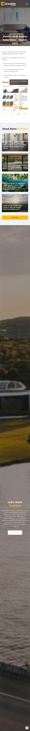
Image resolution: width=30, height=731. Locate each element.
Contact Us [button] (15, 532)
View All (15, 217)
